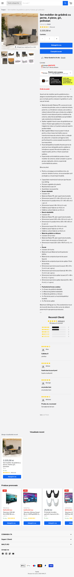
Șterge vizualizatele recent (9, 434)
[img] (45, 346)
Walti (49, 24)
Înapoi (3, 10)
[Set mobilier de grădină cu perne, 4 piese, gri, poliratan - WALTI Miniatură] (4, 54)
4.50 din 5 (61, 321)
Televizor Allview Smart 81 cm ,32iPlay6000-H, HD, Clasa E (32, 514)
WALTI (25, 516)
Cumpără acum (56, 51)
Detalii (63, 58)
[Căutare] (65, 3)
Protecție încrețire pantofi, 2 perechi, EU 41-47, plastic (51, 514)
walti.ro (5, 516)
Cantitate (43, 34)
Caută (37, 571)
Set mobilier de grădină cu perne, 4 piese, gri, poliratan (12, 464)
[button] (46, 327)
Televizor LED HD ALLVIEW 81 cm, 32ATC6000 (9, 514)
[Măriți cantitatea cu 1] (56, 38)
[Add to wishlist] (40, 312)
